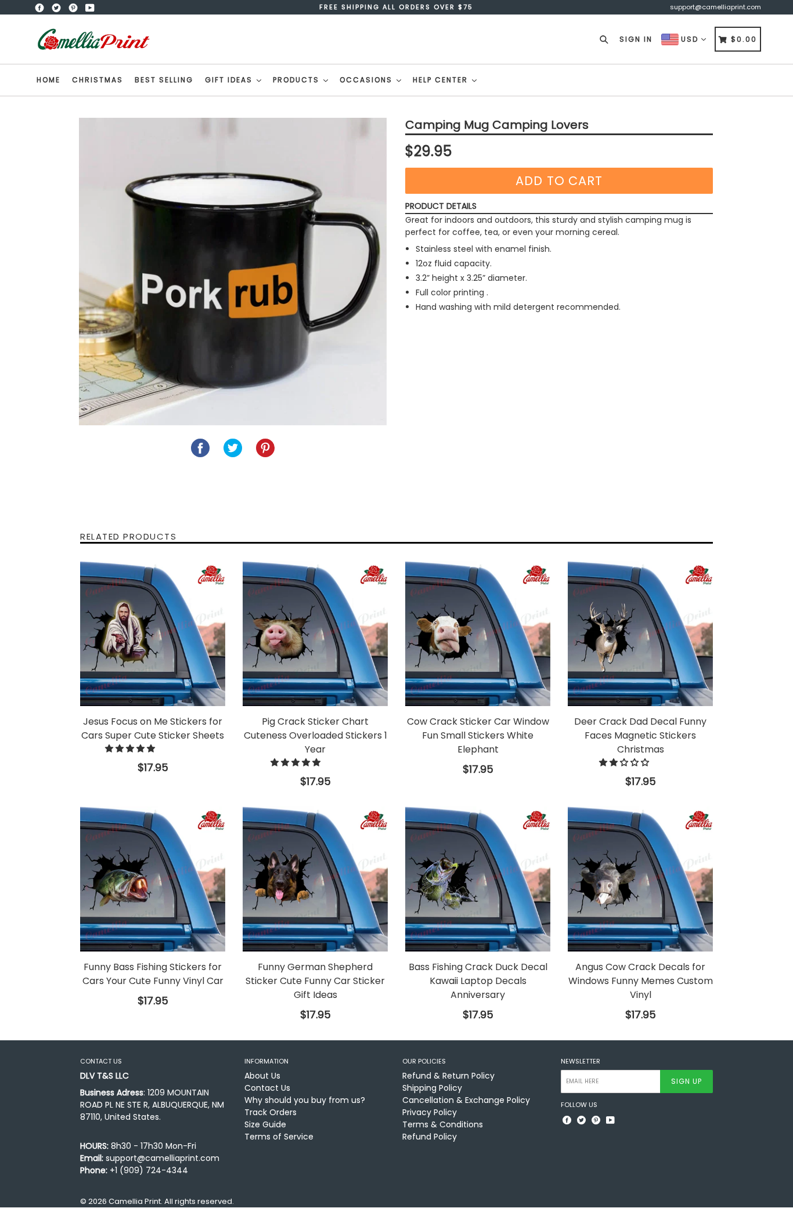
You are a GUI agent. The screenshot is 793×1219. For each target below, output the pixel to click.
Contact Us (267, 1088)
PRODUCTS (297, 80)
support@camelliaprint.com (715, 7)
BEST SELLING (164, 80)
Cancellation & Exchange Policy (466, 1100)
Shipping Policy (432, 1088)
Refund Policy (429, 1136)
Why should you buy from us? (304, 1100)
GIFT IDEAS (230, 80)
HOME (48, 80)
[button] (131, 748)
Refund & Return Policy (448, 1075)
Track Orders (270, 1112)
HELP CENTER (442, 80)
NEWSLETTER (580, 1061)
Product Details (441, 206)
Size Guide (265, 1124)
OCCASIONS (367, 80)
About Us (262, 1075)
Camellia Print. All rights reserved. (171, 1201)
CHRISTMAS (97, 80)
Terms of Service (278, 1136)
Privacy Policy (429, 1112)
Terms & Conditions (442, 1124)
